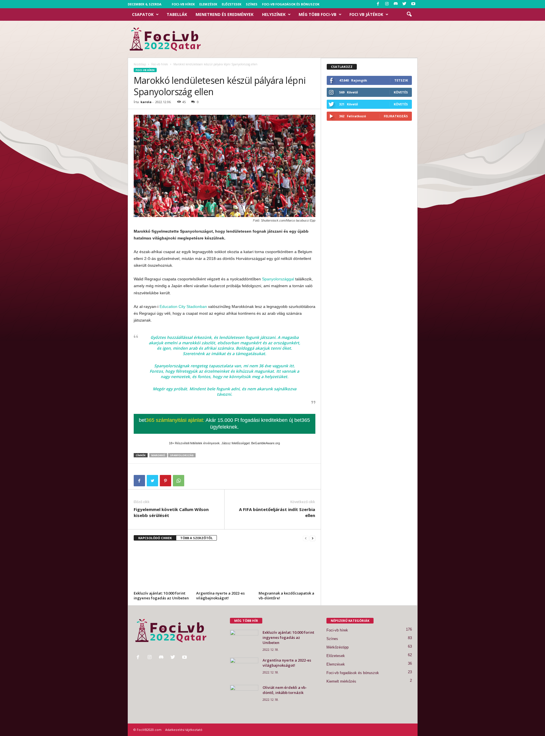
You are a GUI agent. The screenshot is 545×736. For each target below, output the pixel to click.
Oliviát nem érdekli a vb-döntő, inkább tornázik (285, 690)
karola (146, 102)
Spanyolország (182, 455)
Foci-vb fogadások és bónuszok (290, 4)
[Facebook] (378, 4)
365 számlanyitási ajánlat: (224, 423)
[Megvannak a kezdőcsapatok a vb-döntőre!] (287, 568)
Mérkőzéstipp (337, 647)
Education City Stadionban (183, 306)
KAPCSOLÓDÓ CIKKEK (155, 538)
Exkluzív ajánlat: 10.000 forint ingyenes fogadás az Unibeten (161, 596)
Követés (401, 92)
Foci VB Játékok (366, 14)
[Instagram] (386, 4)
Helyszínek (274, 14)
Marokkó (158, 455)
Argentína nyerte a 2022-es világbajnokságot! (220, 596)
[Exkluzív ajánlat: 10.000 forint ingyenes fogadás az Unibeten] (162, 568)
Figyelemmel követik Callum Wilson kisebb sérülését (171, 512)
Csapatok (143, 14)
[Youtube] (413, 4)
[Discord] (395, 4)
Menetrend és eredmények (224, 14)
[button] (409, 14)
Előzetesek (231, 4)
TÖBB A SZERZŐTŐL (196, 538)
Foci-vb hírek (183, 4)
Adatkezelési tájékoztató (183, 729)
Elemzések (208, 4)
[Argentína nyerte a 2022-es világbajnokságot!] (224, 568)
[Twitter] (404, 4)
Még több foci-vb (317, 14)
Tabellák (177, 14)
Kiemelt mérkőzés (341, 681)
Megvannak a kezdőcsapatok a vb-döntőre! (286, 596)
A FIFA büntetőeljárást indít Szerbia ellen (277, 512)
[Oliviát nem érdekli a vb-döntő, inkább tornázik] (244, 695)
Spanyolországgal (278, 279)
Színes (251, 4)
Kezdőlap (140, 64)
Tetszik (401, 80)
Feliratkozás (396, 116)
